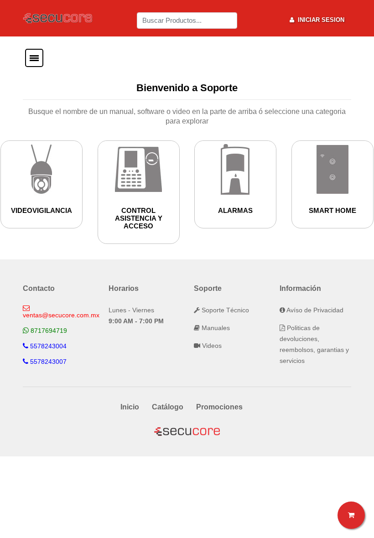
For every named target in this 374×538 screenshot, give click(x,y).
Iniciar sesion (319, 19)
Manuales (215, 327)
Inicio (129, 407)
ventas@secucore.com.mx (61, 315)
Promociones (219, 407)
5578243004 (48, 346)
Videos (211, 345)
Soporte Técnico (224, 310)
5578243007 (48, 361)
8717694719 (49, 330)
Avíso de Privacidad (314, 310)
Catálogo (167, 407)
